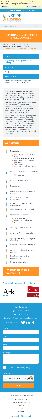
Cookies (21, 408)
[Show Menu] (36, 17)
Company (7, 336)
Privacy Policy (24, 368)
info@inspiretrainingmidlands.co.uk (23, 318)
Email (6, 345)
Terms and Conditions (21, 402)
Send (18, 385)
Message (7, 353)
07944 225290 (16, 10)
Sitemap (21, 411)
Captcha (7, 373)
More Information (33, 7)
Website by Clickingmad (21, 416)
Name (6, 328)
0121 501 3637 (30, 10)
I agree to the (19, 368)
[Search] (36, 26)
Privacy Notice (21, 399)
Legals (21, 405)
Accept (5, 7)
